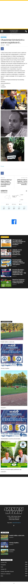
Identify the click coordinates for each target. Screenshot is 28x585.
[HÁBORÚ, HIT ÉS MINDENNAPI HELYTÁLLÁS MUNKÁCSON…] (6, 253)
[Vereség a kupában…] (12, 355)
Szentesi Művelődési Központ (7, 571)
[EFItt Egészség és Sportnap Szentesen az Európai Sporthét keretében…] (6, 243)
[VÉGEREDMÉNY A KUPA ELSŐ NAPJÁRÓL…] (14, 423)
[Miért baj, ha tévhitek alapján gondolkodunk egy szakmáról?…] (14, 454)
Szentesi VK (3, 569)
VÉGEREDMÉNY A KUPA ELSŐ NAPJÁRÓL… (11, 438)
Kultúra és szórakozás (5, 573)
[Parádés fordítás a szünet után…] (12, 331)
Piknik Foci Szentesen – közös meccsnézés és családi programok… (18, 281)
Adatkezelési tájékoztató (14, 517)
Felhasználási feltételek (14, 519)
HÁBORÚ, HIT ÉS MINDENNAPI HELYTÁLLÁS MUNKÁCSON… (17, 252)
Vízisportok (3, 564)
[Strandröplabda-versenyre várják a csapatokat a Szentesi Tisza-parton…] (6, 263)
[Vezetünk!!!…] (14, 388)
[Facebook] (2, 48)
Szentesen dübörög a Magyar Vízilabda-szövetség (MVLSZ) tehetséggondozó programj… (6, 183)
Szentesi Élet (7, 34)
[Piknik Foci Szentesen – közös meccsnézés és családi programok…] (6, 283)
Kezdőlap (2, 34)
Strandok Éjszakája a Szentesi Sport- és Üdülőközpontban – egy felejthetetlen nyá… (19, 272)
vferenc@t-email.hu (16, 522)
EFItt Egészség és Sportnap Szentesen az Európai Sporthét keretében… (18, 242)
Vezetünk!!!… (4, 407)
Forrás (2, 166)
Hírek (2, 567)
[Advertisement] (14, 15)
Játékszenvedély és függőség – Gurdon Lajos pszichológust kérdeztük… (22, 182)
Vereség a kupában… (5, 368)
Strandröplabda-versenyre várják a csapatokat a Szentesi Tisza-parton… (18, 262)
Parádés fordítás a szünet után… (8, 341)
